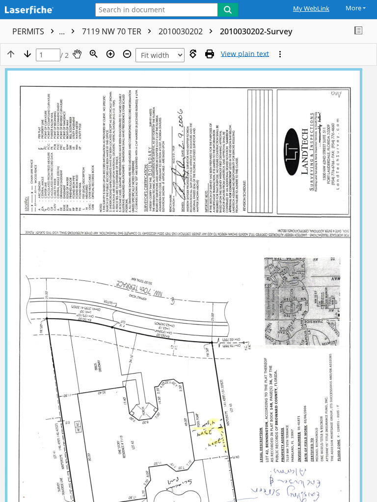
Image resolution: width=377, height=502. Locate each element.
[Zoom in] (110, 54)
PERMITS (39, 31)
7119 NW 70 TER (112, 31)
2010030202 (182, 31)
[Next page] (27, 54)
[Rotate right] (193, 54)
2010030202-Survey (256, 31)
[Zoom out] (127, 54)
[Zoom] (93, 54)
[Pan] (77, 54)
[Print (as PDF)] (209, 54)
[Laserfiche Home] (42, 10)
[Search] (227, 10)
